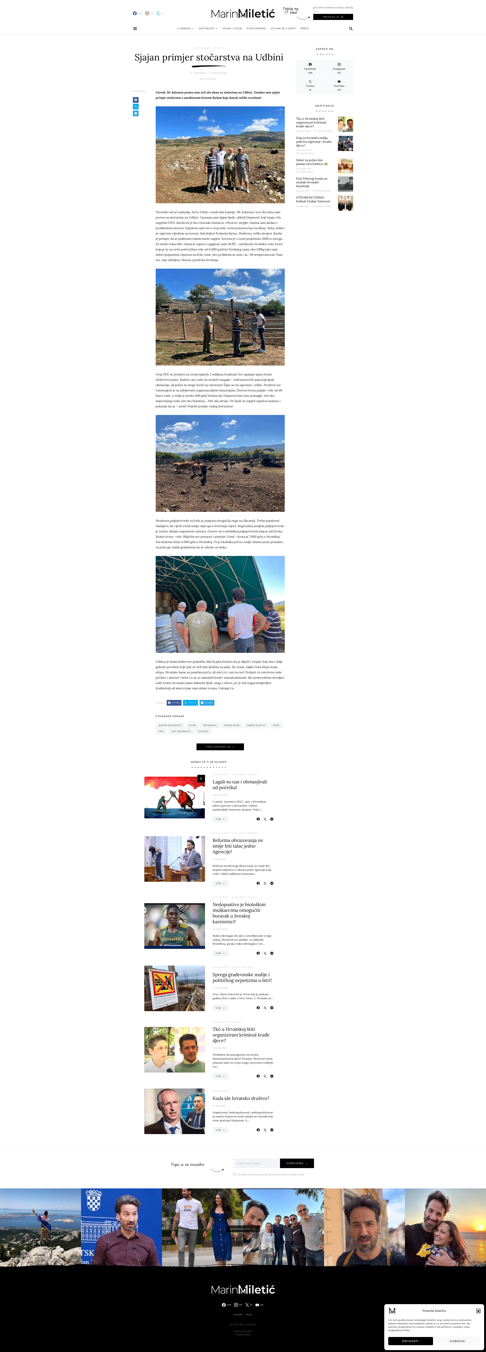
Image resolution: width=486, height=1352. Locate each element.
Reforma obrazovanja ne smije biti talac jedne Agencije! (238, 846)
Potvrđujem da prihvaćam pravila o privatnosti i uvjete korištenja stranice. (271, 1174)
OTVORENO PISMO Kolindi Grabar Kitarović (313, 199)
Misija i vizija (232, 28)
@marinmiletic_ (241, 1229)
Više (218, 819)
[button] (478, 1311)
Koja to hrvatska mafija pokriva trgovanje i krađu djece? (314, 141)
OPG (161, 731)
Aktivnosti (207, 28)
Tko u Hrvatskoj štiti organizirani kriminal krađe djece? (241, 1034)
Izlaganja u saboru (244, 774)
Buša (192, 725)
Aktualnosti (202, 48)
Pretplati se (331, 17)
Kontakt (238, 1314)
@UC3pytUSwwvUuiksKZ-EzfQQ (333, 7)
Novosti (218, 48)
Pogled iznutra (241, 967)
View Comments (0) (218, 747)
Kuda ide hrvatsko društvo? (241, 1098)
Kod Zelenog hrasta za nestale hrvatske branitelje (311, 182)
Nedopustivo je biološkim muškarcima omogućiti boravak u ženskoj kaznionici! (239, 913)
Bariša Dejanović (170, 725)
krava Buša (232, 725)
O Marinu (184, 28)
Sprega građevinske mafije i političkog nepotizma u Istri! (242, 977)
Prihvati (410, 1341)
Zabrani (458, 1341)
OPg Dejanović (181, 731)
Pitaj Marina (256, 28)
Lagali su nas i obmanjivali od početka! (240, 784)
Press (304, 28)
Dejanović (210, 725)
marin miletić (256, 725)
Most (276, 725)
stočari (203, 731)
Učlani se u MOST (283, 28)
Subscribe (295, 1163)
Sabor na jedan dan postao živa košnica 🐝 (312, 162)
